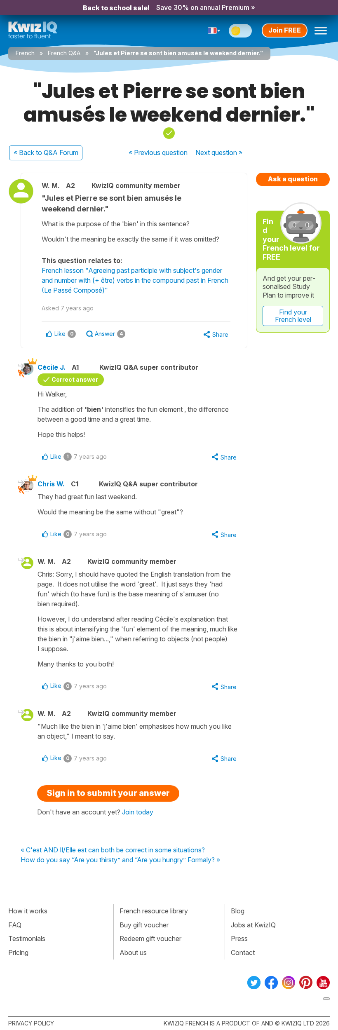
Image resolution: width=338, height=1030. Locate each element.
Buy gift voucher (144, 925)
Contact (243, 952)
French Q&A (64, 52)
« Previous (158, 152)
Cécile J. (52, 367)
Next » (218, 152)
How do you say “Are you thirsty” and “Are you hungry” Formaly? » (120, 860)
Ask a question (293, 179)
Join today (137, 812)
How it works (27, 911)
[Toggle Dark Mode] (240, 31)
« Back (46, 152)
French (25, 52)
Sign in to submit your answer (108, 793)
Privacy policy (31, 1023)
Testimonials (26, 938)
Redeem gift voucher (150, 938)
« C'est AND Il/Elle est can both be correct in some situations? (113, 850)
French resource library (154, 911)
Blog (237, 911)
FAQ (14, 925)
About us (133, 952)
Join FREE (284, 30)
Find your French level (293, 316)
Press (239, 938)
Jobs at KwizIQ (253, 925)
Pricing (18, 952)
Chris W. (51, 484)
